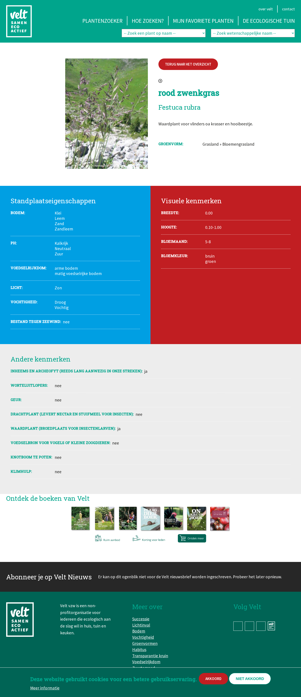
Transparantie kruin (150, 655)
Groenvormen (145, 643)
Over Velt (265, 8)
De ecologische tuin (269, 20)
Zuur (59, 253)
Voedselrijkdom (146, 661)
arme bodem (66, 268)
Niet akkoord (250, 679)
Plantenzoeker (102, 20)
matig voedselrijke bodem (78, 273)
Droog (60, 302)
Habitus (139, 649)
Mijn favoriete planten (203, 20)
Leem (60, 218)
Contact (288, 8)
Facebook (238, 626)
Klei (58, 213)
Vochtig (62, 307)
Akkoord (213, 678)
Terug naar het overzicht (188, 64)
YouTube (261, 626)
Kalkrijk (61, 243)
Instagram (249, 626)
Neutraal (63, 248)
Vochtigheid (143, 637)
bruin (210, 256)
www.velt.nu (272, 626)
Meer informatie (44, 688)
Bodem (138, 631)
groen (210, 261)
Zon (58, 287)
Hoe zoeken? (148, 20)
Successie (140, 619)
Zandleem (64, 229)
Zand (59, 223)
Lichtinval (141, 625)
